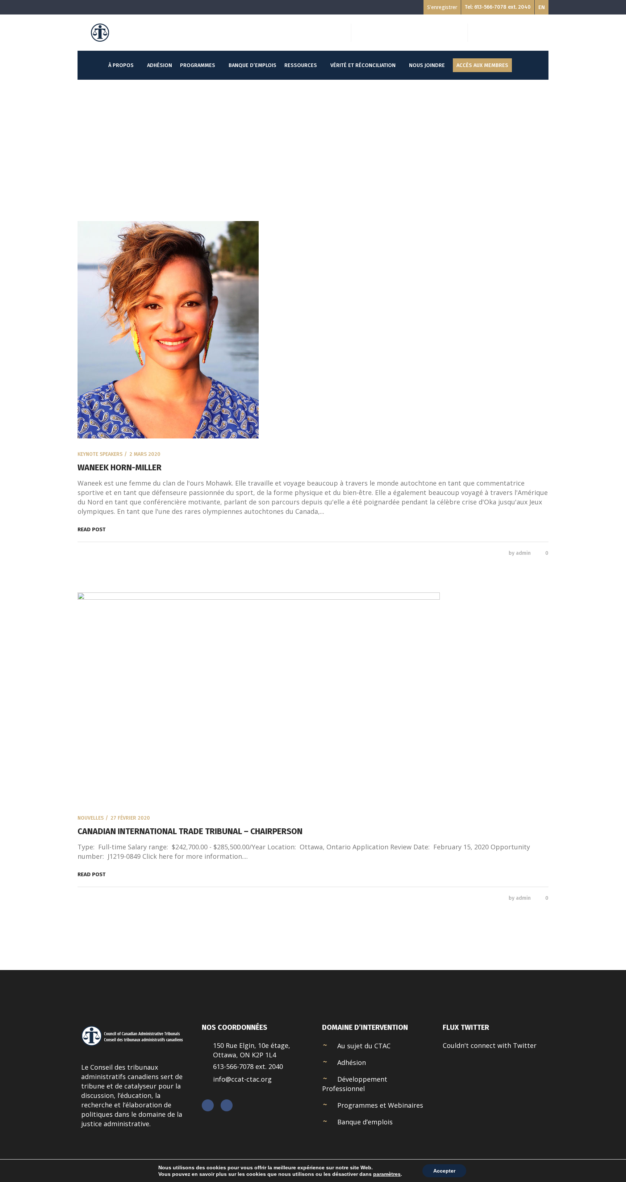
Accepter (444, 1171)
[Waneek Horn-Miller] (313, 329)
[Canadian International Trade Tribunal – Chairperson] (313, 697)
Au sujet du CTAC (364, 1045)
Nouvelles (91, 818)
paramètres (387, 1174)
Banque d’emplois (365, 1122)
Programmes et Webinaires (380, 1105)
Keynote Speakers (100, 454)
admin (523, 553)
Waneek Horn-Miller (120, 467)
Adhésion (351, 1062)
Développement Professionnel (354, 1084)
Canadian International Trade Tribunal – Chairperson (190, 831)
